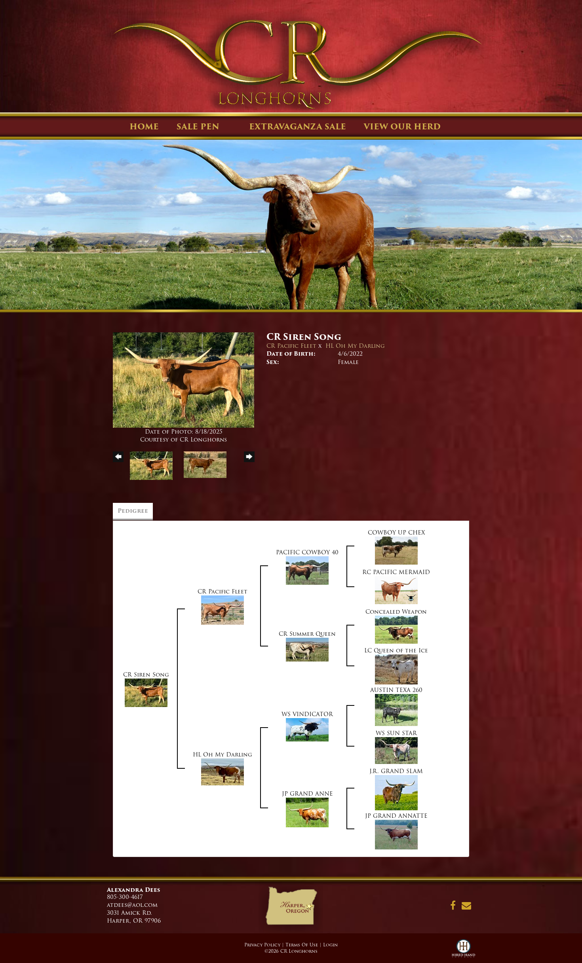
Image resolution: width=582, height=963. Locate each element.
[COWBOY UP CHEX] (396, 550)
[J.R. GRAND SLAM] (396, 792)
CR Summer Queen (307, 633)
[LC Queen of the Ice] (396, 669)
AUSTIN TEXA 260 (396, 690)
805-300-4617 (125, 897)
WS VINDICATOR (307, 714)
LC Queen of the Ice (396, 650)
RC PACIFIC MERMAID (396, 572)
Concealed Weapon (396, 611)
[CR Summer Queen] (307, 649)
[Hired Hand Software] (463, 951)
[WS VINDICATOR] (307, 729)
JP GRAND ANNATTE (396, 815)
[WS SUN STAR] (396, 750)
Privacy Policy (262, 944)
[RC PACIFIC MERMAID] (396, 590)
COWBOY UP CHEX (396, 532)
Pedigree (133, 510)
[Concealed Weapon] (396, 629)
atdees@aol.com (132, 904)
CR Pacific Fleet (291, 345)
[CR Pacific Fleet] (222, 609)
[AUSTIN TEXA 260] (396, 709)
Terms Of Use (301, 944)
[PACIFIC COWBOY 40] (307, 570)
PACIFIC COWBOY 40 (307, 552)
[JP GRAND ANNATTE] (396, 834)
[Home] (291, 908)
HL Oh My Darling (355, 345)
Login (330, 944)
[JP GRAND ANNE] (307, 812)
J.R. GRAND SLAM (396, 771)
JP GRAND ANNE (307, 793)
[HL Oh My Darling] (222, 771)
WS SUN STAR (396, 733)
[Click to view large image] (183, 379)
